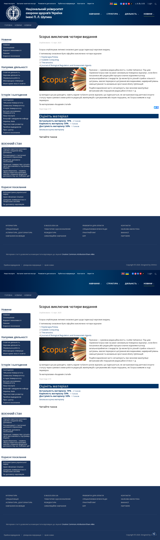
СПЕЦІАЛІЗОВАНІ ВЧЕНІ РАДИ (95, 229)
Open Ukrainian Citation (13, 197)
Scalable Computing (50, 59)
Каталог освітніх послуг (26, 3)
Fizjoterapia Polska (49, 57)
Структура (112, 14)
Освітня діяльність (11, 72)
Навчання (94, 14)
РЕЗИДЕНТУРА (50, 232)
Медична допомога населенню (11, 161)
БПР (84, 236)
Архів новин (49, 265)
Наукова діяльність (11, 75)
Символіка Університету (13, 106)
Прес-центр (8, 130)
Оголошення (8, 48)
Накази (6, 53)
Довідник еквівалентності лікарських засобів (14, 200)
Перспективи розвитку (13, 124)
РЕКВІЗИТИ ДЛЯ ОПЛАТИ (93, 225)
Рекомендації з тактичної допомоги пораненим (14, 156)
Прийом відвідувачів (12, 127)
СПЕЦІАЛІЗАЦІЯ (12, 229)
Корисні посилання (11, 56)
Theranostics (47, 62)
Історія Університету (12, 108)
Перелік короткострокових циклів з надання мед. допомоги (15, 150)
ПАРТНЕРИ (125, 236)
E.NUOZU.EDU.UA (51, 225)
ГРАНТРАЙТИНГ (89, 232)
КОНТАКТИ (125, 225)
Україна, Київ (9, 121)
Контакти (81, 3)
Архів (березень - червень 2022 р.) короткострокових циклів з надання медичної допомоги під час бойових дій (16, 173)
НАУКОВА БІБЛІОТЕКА (130, 229)
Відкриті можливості (12, 50)
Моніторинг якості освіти (14, 84)
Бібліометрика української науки (15, 193)
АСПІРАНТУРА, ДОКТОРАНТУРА (19, 232)
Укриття (90, 3)
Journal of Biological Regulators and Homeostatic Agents (66, 65)
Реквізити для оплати (47, 3)
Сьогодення (8, 100)
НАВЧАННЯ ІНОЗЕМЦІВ (15, 236)
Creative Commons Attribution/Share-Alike (78, 254)
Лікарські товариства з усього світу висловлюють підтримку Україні (16, 166)
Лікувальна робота (11, 78)
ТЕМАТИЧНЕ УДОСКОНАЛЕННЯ (57, 229)
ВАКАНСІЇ (125, 232)
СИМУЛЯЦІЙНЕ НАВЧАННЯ (55, 236)
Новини (148, 14)
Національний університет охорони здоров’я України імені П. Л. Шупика (44, 13)
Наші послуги (9, 116)
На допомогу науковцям (13, 204)
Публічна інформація (66, 3)
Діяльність (131, 14)
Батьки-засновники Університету (11, 112)
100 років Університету (13, 103)
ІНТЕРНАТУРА (11, 225)
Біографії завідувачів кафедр (15, 119)
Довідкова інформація (32, 265)
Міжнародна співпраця (13, 81)
